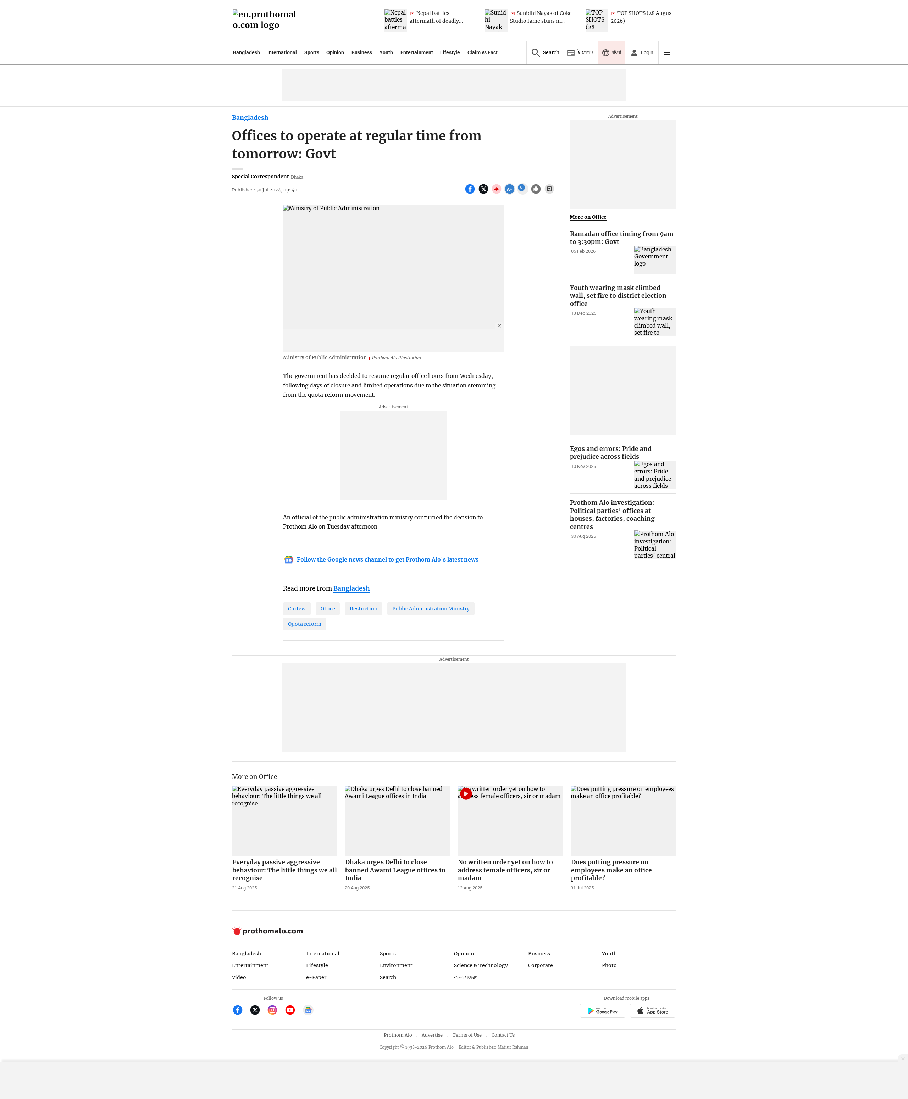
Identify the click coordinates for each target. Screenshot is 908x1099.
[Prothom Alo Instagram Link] (275, 1010)
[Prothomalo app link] (602, 1011)
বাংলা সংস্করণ (465, 977)
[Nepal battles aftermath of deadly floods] (395, 20)
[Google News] (308, 1011)
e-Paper (316, 977)
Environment (396, 965)
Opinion (335, 52)
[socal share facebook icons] (470, 193)
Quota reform (304, 624)
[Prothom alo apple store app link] (653, 1011)
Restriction (363, 609)
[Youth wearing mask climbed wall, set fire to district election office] (655, 322)
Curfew (297, 609)
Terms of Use (467, 1035)
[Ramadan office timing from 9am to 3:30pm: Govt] (655, 260)
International (282, 52)
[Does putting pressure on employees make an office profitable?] (623, 821)
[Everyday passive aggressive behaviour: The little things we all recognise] (285, 821)
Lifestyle (450, 52)
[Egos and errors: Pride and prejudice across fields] (655, 475)
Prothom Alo (398, 1035)
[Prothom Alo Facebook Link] (240, 1010)
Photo (609, 965)
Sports (311, 52)
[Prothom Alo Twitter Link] (258, 1010)
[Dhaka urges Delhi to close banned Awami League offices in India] (397, 821)
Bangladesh (246, 52)
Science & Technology (481, 965)
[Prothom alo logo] (267, 933)
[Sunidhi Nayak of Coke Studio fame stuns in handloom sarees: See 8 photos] (496, 20)
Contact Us (503, 1035)
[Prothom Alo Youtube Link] (293, 1010)
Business (361, 52)
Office (328, 609)
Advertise (432, 1035)
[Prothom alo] (267, 20)
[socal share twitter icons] (484, 193)
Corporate (540, 965)
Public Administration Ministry (431, 609)
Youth (386, 52)
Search (388, 977)
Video (239, 977)
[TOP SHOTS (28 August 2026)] (597, 20)
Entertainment (416, 52)
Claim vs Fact (482, 52)
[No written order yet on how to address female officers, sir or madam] (510, 821)
